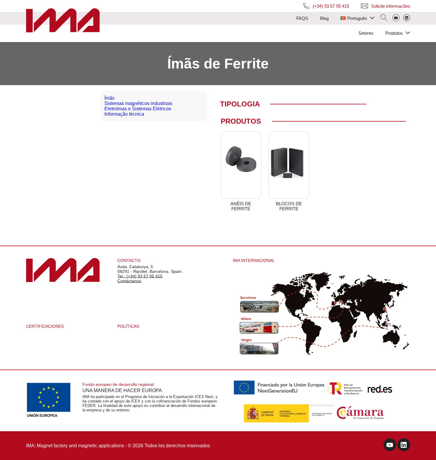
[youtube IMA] (390, 445)
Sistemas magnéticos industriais (138, 103)
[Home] (63, 21)
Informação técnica (124, 114)
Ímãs (109, 98)
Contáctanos (129, 280)
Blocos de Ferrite (289, 206)
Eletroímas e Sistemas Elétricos (137, 108)
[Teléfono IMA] (396, 18)
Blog (324, 18)
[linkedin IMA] (403, 445)
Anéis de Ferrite (240, 206)
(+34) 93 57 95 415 (331, 6)
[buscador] (384, 18)
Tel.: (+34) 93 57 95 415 (140, 276)
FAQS (302, 18)
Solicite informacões (390, 6)
